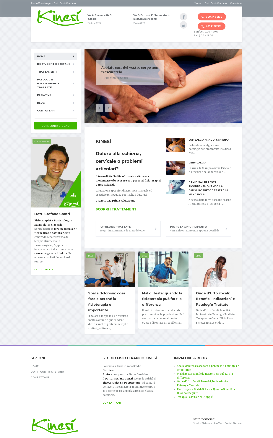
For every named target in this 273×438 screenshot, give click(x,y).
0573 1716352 (213, 26)
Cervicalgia (197, 162)
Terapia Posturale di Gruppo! (194, 397)
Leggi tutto (43, 269)
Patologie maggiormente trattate (48, 83)
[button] (99, 108)
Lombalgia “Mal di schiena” (208, 139)
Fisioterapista (41, 141)
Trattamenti (47, 71)
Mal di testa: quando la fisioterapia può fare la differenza (162, 299)
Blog (91, 256)
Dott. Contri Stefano (216, 3)
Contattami (236, 3)
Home (197, 3)
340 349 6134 (213, 16)
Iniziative (44, 94)
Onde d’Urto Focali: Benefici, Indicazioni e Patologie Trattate (215, 299)
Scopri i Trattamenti (116, 209)
